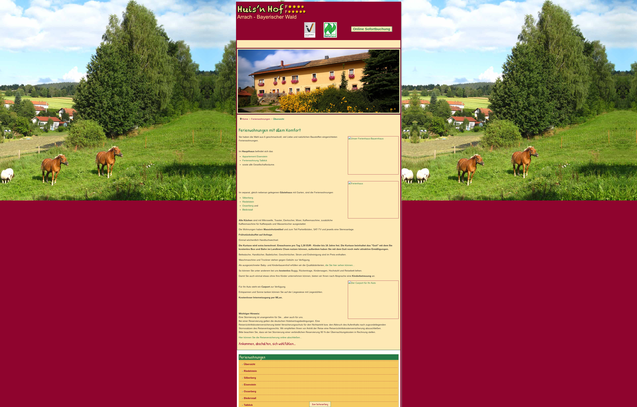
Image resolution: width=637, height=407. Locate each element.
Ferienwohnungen (24, 285)
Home (9, 285)
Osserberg (11, 368)
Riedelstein (12, 364)
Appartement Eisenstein (18, 319)
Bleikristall (11, 372)
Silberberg (11, 360)
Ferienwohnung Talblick (18, 323)
